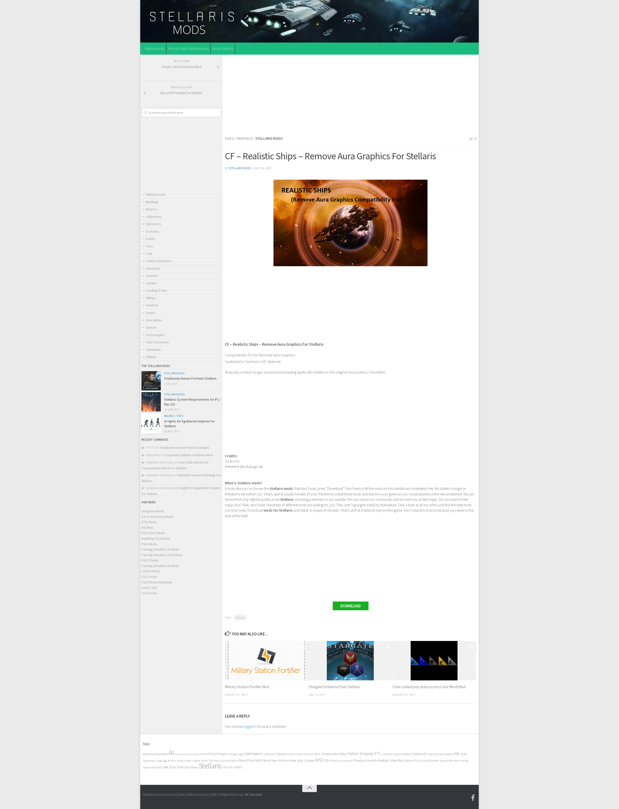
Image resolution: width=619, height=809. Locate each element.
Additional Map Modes (155, 754)
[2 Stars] (229, 466)
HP (425, 754)
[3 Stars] (232, 466)
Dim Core (309, 754)
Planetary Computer (340, 760)
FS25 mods (149, 576)
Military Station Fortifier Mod (247, 686)
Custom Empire (295, 754)
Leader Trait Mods (210, 760)
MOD (258, 760)
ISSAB (463, 754)
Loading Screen (156, 290)
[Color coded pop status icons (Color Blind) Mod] (434, 660)
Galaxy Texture (412, 754)
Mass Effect (247, 760)
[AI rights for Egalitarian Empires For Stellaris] (151, 423)
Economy (152, 231)
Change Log (235, 754)
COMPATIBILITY (253, 754)
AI (171, 753)
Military (151, 298)
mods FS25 (149, 587)
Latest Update (192, 760)
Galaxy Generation (158, 261)
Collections (153, 216)
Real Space (405, 760)
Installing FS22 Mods (155, 538)
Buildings (152, 202)
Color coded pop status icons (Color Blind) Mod (428, 686)
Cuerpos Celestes (275, 754)
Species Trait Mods (152, 767)
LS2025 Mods (150, 571)
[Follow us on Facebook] (473, 797)
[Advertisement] (350, 94)
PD (327, 760)
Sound (150, 312)
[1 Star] (226, 466)
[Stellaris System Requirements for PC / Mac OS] (151, 402)
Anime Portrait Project (213, 754)
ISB (456, 753)
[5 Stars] (237, 466)
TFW (225, 767)
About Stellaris (222, 48)
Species (151, 327)
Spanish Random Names (454, 760)
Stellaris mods (154, 48)
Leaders (151, 283)
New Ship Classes (302, 760)
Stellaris (240, 617)
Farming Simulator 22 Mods (160, 549)
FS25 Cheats (149, 560)
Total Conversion (157, 342)
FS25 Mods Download (156, 582)
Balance (151, 209)
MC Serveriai (253, 794)
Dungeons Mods (152, 511)
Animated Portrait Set (187, 754)
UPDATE (237, 767)
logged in (250, 726)
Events (150, 238)
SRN (165, 767)
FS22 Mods (149, 544)
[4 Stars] (235, 466)
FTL (378, 753)
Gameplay (153, 268)
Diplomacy (153, 224)
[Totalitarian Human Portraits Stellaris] (151, 380)
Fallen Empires (361, 753)
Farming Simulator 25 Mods (160, 566)
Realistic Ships (388, 760)
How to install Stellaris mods (188, 48)
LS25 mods (149, 593)
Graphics (244, 138)
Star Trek (176, 767)
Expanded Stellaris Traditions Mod (189, 455)
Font (149, 253)
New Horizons (280, 760)
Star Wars (191, 767)
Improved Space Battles (440, 754)
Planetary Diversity (365, 760)
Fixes (229, 138)
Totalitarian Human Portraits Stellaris (190, 378)
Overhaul (152, 305)
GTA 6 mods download (157, 517)
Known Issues (176, 760)
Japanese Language (155, 760)
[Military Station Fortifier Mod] (266, 660)
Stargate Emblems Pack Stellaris (334, 686)
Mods (267, 760)
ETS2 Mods (148, 522)
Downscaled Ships (334, 754)
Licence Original (229, 760)
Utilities (151, 357)
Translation (153, 349)
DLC (318, 754)
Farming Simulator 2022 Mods (161, 555)
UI (230, 767)
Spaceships (154, 320)
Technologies (155, 335)
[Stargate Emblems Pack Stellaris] (350, 660)
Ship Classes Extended (426, 760)
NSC (320, 760)
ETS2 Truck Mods (153, 533)
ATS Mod (147, 527)
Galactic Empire (391, 754)
